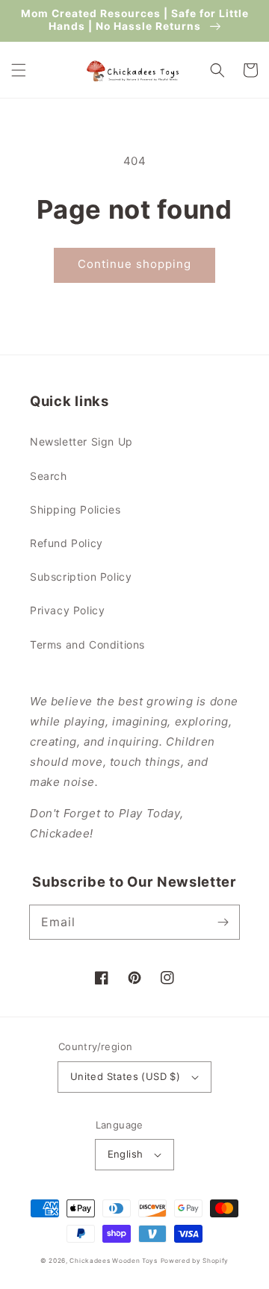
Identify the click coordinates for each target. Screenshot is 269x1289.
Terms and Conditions (87, 644)
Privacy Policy (67, 610)
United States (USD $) (125, 1076)
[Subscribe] (222, 921)
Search (48, 475)
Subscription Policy (81, 576)
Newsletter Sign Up (81, 441)
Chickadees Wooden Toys (113, 1260)
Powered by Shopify (195, 1260)
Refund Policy (66, 543)
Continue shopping (134, 264)
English (125, 1154)
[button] (18, 70)
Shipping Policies (75, 509)
